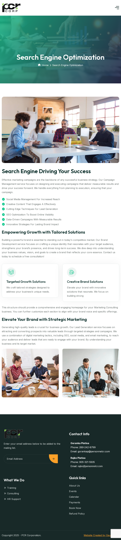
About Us (74, 485)
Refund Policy (77, 513)
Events (73, 491)
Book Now (75, 508)
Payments (74, 502)
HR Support (14, 499)
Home (45, 65)
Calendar (74, 496)
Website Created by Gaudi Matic (101, 535)
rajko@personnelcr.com (90, 466)
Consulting (13, 493)
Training (11, 487)
